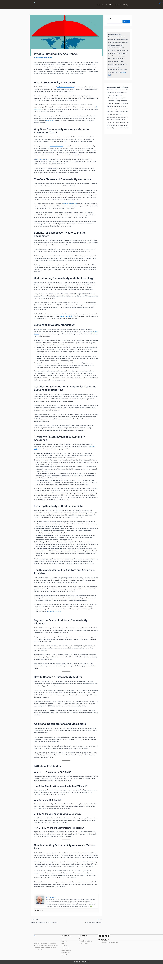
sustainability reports (56, 146)
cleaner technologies (66, 316)
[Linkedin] (38, 910)
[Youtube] (40, 910)
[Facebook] (35, 910)
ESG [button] (110, 5)
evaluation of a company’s (65, 87)
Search (109, 18)
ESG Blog (125, 5)
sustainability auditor (70, 204)
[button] (111, 5)
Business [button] (117, 5)
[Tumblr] (43, 910)
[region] (22, 952)
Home (98, 5)
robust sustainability (41, 159)
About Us (104, 5)
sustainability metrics (54, 611)
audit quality (50, 120)
